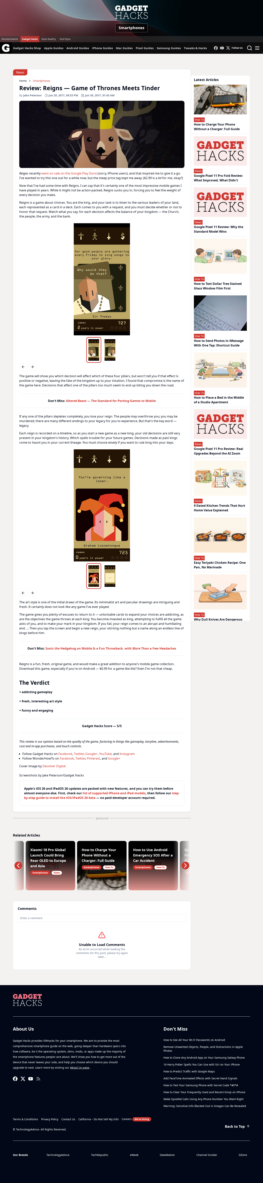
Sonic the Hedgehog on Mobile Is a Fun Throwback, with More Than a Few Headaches (110, 648)
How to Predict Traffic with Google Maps (189, 1071)
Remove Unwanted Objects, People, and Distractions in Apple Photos (203, 1048)
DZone (243, 1155)
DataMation (167, 1155)
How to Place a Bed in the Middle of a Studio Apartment (219, 399)
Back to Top (235, 1126)
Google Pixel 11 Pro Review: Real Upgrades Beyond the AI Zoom (218, 451)
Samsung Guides (169, 48)
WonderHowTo (10, 39)
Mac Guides (124, 48)
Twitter (79, 754)
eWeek (134, 1155)
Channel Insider (206, 1155)
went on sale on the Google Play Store (69, 173)
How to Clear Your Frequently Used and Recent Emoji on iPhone (204, 1092)
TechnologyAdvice (58, 1155)
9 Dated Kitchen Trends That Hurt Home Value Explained (219, 507)
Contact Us (68, 1119)
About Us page (80, 1067)
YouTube (105, 754)
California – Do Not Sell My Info (98, 1119)
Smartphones (131, 27)
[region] (101, 279)
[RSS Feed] (38, 1078)
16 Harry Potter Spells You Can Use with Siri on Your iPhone (201, 1064)
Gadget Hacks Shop (27, 48)
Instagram (127, 754)
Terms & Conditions (25, 1119)
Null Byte (65, 39)
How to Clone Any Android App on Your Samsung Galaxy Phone (204, 1057)
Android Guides (77, 48)
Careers (135, 1119)
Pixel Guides (145, 48)
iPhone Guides (102, 48)
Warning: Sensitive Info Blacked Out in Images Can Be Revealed (204, 1106)
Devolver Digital (54, 766)
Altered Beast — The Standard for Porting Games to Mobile (111, 401)
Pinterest (93, 758)
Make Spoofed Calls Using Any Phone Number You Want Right (203, 1099)
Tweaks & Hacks (195, 48)
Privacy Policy (49, 1119)
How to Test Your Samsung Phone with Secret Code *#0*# (200, 1085)
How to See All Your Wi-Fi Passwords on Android (194, 1040)
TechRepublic (99, 1155)
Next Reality (49, 39)
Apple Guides (53, 48)
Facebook (65, 754)
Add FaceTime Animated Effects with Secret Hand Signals (200, 1078)
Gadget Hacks (30, 39)
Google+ (91, 754)
